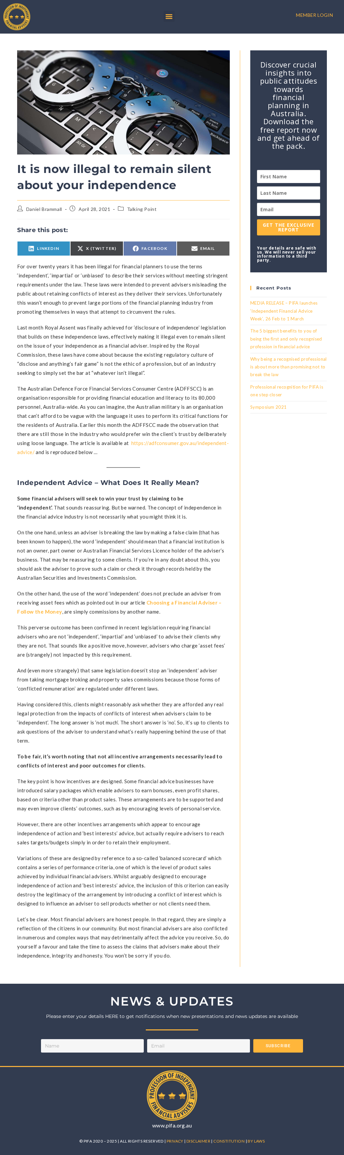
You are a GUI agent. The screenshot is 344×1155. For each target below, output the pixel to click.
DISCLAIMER (198, 1141)
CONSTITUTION (229, 1141)
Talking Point (142, 209)
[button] (169, 16)
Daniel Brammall (44, 209)
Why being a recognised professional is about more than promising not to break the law (288, 366)
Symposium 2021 (268, 407)
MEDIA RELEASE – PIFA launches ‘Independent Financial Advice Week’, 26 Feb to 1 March (284, 310)
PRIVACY (175, 1141)
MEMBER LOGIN (314, 15)
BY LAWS (256, 1141)
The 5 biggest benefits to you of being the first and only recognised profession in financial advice (286, 338)
